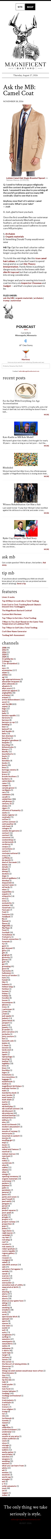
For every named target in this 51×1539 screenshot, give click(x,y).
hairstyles (6, 971)
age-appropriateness (11, 679)
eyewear (5, 905)
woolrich (6, 1475)
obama (5, 1170)
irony (4, 1007)
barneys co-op (8, 722)
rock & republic (8, 1251)
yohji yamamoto (9, 1486)
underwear (7, 1432)
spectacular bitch (9, 1316)
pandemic (6, 1190)
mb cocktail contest (10, 1108)
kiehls (4, 1043)
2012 (4, 650)
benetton (6, 738)
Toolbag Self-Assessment (13, 635)
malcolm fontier (9, 1088)
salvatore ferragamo (11, 1269)
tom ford (6, 1389)
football (5, 932)
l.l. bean (5, 1045)
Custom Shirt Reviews (11, 614)
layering (5, 1059)
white (4, 1468)
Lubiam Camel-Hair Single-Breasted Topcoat (25, 178)
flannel (5, 921)
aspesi (4, 706)
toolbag (5, 1393)
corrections (7, 849)
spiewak (5, 1319)
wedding (6, 1461)
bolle (4, 758)
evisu (4, 901)
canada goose (8, 788)
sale (3, 1267)
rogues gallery (8, 1253)
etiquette (6, 896)
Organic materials (14, 236)
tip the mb (6, 1380)
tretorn (5, 1407)
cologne (5, 828)
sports (5, 1321)
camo (4, 783)
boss (4, 767)
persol (4, 1206)
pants (4, 1194)
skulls (4, 1305)
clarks (4, 813)
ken (3, 1038)
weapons (6, 1459)
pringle (5, 1217)
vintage (5, 1445)
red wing (6, 1240)
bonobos (6, 760)
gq (3, 964)
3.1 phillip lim (7, 659)
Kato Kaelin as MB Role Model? (18, 437)
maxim (5, 1104)
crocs (4, 856)
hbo (3, 982)
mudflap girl (7, 1140)
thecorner (6, 1366)
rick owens (6, 1246)
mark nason (7, 1097)
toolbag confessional (11, 1396)
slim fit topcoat (11, 272)
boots (4, 765)
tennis (5, 1359)
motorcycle (7, 1133)
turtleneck (7, 1418)
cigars (4, 808)
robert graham (8, 1249)
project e (6, 1219)
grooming (6, 966)
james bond (7, 1020)
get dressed (7, 948)
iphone (5, 1005)
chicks (4, 806)
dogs (4, 876)
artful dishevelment (11, 699)
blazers (5, 749)
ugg (3, 1425)
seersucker (7, 1283)
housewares (7, 1002)
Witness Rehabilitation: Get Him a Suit (22, 504)
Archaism (10, 233)
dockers (5, 874)
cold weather (8, 824)
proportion (7, 1224)
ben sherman (7, 736)
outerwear (16, 300)
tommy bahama (9, 1391)
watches (5, 1456)
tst (3, 1414)
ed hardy (6, 887)
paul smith (6, 1201)
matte (4, 1102)
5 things (5, 661)
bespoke (5, 742)
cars (4, 792)
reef (4, 1242)
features (6, 914)
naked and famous (10, 1149)
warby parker (7, 1452)
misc (4, 1122)
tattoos (5, 1357)
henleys (5, 989)
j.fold (4, 1014)
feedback (6, 916)
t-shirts (5, 1350)
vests (4, 1441)
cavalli (5, 797)
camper (5, 785)
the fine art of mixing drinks (14, 1364)
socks (4, 1312)
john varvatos (8, 1032)
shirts (4, 1294)
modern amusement (11, 1127)
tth (3, 1416)
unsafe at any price (10, 1436)
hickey (5, 993)
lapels (4, 1054)
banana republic (9, 715)
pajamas (5, 1185)
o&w (4, 1165)
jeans (4, 1025)
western (5, 1463)
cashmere (6, 794)
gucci (4, 968)
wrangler (6, 1479)
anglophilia (7, 693)
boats (4, 756)
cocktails (6, 817)
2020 (4, 654)
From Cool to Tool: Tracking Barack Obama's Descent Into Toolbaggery (21, 605)
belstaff (5, 729)
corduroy (6, 844)
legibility (6, 1063)
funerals (6, 941)
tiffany (5, 1377)
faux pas (6, 910)
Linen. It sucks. (8, 597)
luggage (5, 1079)
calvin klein (7, 781)
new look (6, 1156)
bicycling (6, 745)
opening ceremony (10, 1176)
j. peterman (7, 1009)
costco (5, 851)
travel (4, 1405)
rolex (4, 1255)
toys (4, 1398)
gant (4, 946)
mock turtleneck (9, 1124)
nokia (4, 1160)
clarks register (8, 815)
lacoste (5, 1048)
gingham (6, 955)
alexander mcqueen (10, 681)
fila (3, 919)
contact (5, 833)
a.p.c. (4, 668)
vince (4, 1443)
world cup (6, 1477)
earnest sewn (8, 885)
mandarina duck (9, 1093)
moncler (5, 1129)
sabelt (4, 1262)
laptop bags (7, 1057)
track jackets (7, 1400)
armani (5, 697)
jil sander (6, 1029)
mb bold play (7, 1106)
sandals (5, 1271)
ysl (3, 1490)
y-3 (3, 1484)
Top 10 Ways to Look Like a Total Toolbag (20, 601)
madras (5, 1084)
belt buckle (7, 731)
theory (5, 1368)
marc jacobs (7, 1095)
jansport (6, 1023)
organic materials (23, 298)
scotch (5, 1280)
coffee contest (8, 822)
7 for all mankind (9, 663)
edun (4, 889)
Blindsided (8, 467)
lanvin (4, 1052)
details (5, 867)
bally (4, 713)
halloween (6, 973)
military (5, 1120)
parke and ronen (9, 1197)
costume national (10, 853)
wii (3, 1470)
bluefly (5, 751)
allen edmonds (8, 684)
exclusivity (7, 903)
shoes (4, 1296)
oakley (5, 1167)
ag (3, 677)
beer (4, 727)
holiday (5, 996)
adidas (5, 675)
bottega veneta (9, 770)
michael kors (7, 1118)
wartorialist (7, 1454)
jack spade (6, 1016)
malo (4, 1090)
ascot (4, 702)
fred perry (6, 937)
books (4, 763)
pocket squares (9, 1210)
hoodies (5, 998)
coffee (5, 819)
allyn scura (7, 688)
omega (5, 1174)
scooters (6, 1278)
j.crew (4, 1011)
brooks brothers (9, 776)
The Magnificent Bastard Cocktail (17, 610)
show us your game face (12, 1301)
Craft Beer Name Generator (14, 631)
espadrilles (7, 892)
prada (4, 1215)
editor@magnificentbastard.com (29, 371)
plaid (4, 1208)
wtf (3, 1481)
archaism (38, 298)
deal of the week (9, 862)
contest (5, 835)
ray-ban (5, 1237)
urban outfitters (9, 1438)
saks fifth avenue (9, 1265)
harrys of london (9, 975)
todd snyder (7, 1384)
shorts (5, 1298)
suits (4, 1332)
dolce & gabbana (9, 878)
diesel (4, 869)
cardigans (6, 790)
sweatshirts (7, 1344)
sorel (4, 1314)
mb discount (7, 1111)
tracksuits (6, 1402)
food (4, 930)
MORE (46, 415)
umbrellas (6, 1427)
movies (5, 1138)
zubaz (4, 1495)
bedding (5, 724)
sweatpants (7, 1341)
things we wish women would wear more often (22, 1371)
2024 (4, 657)
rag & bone (7, 1231)
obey (4, 1172)
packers (5, 1183)
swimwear (6, 1348)
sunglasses (7, 1335)
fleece (4, 923)
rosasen (5, 1258)
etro (4, 898)
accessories (7, 670)
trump (6, 300)
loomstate (6, 1075)
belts (4, 733)
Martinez (26, 359)
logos (4, 1072)
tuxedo (5, 1420)
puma (4, 1228)
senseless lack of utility (12, 1285)
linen (4, 1068)
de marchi (6, 860)
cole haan (6, 826)
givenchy (6, 957)
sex (3, 1289)
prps (4, 1226)
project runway (8, 1222)
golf (4, 962)
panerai (5, 1192)
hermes (5, 991)
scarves (5, 1276)
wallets (5, 1450)
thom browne (8, 1373)
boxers (5, 772)
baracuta (6, 718)
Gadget (7, 286)
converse (6, 837)
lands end (6, 1050)
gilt (3, 953)
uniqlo (5, 1434)
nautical (5, 1151)
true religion (7, 1409)
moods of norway (10, 1131)
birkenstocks (7, 747)
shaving (5, 1292)
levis (4, 1066)
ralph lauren (7, 1233)
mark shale (7, 1099)
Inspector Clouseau (31, 283)
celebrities (6, 799)
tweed (5, 1423)
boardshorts (7, 754)
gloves (5, 959)
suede (4, 1328)
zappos (5, 1493)
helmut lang (7, 987)
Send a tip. (21, 583)
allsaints (6, 686)
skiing (4, 1303)
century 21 (7, 803)
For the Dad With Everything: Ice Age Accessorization (21, 402)
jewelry (5, 1027)
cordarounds (7, 842)
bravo (4, 774)
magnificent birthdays (11, 1086)
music (4, 1145)
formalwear (7, 935)
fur (3, 944)
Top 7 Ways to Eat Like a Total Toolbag (19, 618)
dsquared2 (7, 883)
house (4, 1000)
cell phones (7, 801)
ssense (5, 1323)
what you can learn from (13, 1466)
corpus (5, 846)
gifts (4, 950)
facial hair (6, 907)
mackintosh (7, 1081)
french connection (10, 939)
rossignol (6, 1260)
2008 (4, 648)
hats (4, 977)
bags (4, 709)
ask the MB (8, 298)
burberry (6, 779)
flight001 (6, 926)
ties (3, 1375)
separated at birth (10, 1287)
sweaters (6, 1339)
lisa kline (6, 1070)
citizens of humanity (11, 810)
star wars (6, 1325)
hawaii (5, 980)
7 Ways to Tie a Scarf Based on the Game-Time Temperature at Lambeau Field (22, 623)
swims (4, 1346)
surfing (5, 1337)
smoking (5, 1307)
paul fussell (7, 1199)
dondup (5, 880)
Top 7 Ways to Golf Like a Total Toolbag (19, 628)
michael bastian (9, 1115)
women (5, 1472)
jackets (5, 1018)
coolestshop (7, 840)
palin (4, 1188)
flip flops (6, 928)
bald (4, 711)
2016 (4, 652)
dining (5, 871)
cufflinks (6, 858)
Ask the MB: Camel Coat (19, 90)
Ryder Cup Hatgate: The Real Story (19, 538)
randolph (6, 1235)
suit (3, 1330)
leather (5, 1061)
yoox (4, 1488)
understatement (9, 1429)
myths (5, 1147)
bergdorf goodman (10, 740)
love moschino (8, 1077)
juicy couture (8, 1036)
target (5, 1355)
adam (4, 672)
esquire (5, 894)
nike (4, 1158)
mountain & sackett (11, 1136)
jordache (6, 1034)
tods (4, 1386)
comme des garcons (10, 831)
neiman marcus (8, 1154)
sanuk (4, 1274)
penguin (5, 1204)
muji (4, 1142)
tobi (4, 1382)
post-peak (6, 1213)
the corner (6, 1362)
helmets (5, 984)
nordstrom (7, 1163)
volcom (5, 1447)
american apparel (9, 690)
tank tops (6, 1353)
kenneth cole (8, 1041)
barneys (5, 720)
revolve (5, 1244)
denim (4, 865)
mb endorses (7, 1113)
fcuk (4, 912)
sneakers (6, 1310)
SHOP (30, 6)
